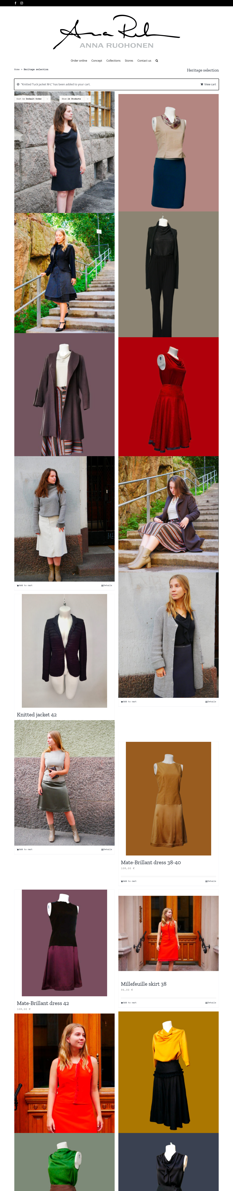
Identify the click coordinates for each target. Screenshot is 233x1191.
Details (108, 585)
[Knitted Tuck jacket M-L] (168, 635)
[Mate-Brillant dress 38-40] (64, 783)
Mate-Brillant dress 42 (43, 1003)
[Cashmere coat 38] (64, 400)
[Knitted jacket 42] (64, 651)
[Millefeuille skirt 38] (168, 933)
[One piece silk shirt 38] (168, 1074)
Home (17, 69)
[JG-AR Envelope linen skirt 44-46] (64, 519)
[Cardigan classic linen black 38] (168, 278)
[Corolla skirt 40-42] (168, 400)
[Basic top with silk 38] (168, 157)
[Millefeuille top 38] (64, 1074)
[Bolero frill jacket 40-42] (64, 276)
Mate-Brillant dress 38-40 (151, 862)
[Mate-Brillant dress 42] (64, 943)
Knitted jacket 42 (37, 714)
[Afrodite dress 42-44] (64, 154)
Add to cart (25, 585)
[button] (157, 60)
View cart (210, 84)
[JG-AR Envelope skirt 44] (168, 519)
